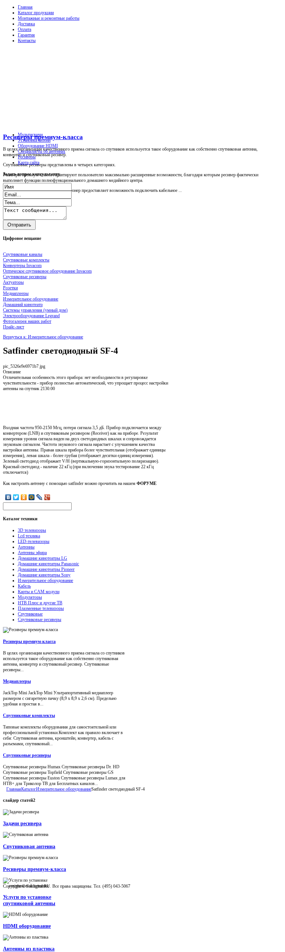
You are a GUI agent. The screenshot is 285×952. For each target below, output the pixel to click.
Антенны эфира (32, 552)
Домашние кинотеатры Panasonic (48, 563)
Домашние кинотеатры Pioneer (46, 569)
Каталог (28, 789)
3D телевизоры (32, 530)
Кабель (24, 586)
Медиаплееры (17, 681)
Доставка (26, 23)
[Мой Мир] (32, 497)
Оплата (24, 29)
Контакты (27, 40)
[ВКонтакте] (8, 497)
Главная (25, 7)
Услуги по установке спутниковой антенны (29, 900)
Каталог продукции (36, 12)
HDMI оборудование (27, 926)
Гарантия (26, 35)
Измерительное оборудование (45, 580)
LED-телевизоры (33, 541)
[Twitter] (16, 497)
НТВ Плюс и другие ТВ (40, 602)
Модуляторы (30, 597)
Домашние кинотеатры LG (42, 558)
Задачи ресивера (22, 823)
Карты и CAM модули (38, 591)
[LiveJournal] (39, 497)
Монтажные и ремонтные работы (48, 18)
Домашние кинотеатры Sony (44, 575)
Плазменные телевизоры (41, 608)
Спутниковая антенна (29, 846)
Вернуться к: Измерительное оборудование (43, 337)
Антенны (26, 547)
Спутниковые (30, 614)
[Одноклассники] (24, 497)
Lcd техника (29, 535)
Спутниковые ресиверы (39, 619)
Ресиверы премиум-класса (43, 137)
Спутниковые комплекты (29, 715)
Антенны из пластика (29, 949)
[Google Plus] (47, 497)
